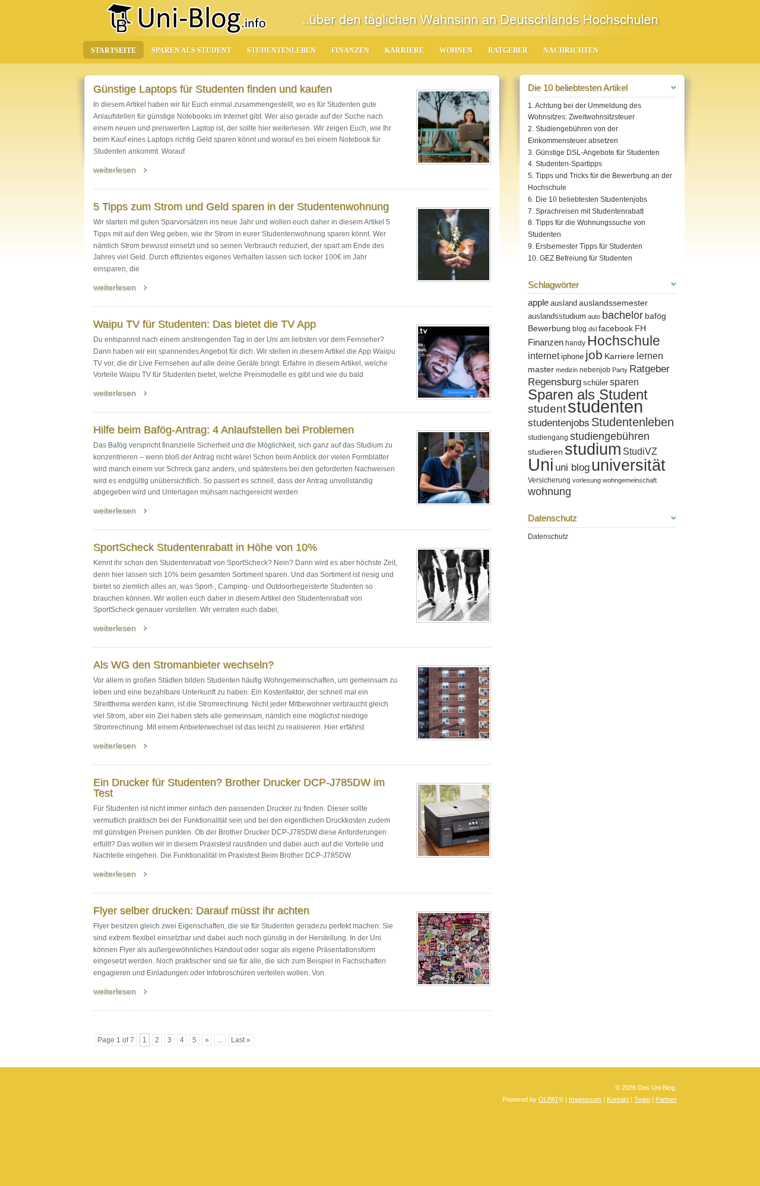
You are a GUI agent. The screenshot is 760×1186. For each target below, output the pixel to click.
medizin (567, 369)
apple (538, 302)
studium (593, 449)
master (541, 369)
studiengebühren (610, 436)
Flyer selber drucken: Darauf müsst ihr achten (201, 911)
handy (575, 343)
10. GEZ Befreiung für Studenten (580, 258)
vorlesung (586, 480)
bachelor (622, 315)
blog (579, 329)
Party (620, 369)
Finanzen (350, 50)
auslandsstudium (557, 316)
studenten (605, 406)
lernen (649, 355)
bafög (655, 316)
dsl (592, 328)
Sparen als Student (191, 50)
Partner (666, 1099)
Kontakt (618, 1099)
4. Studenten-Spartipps (565, 164)
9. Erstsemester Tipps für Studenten (585, 246)
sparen (624, 381)
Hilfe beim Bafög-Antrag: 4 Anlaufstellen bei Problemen (223, 430)
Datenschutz (548, 536)
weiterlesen (114, 170)
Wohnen (456, 50)
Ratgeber (508, 50)
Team (642, 1099)
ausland (563, 303)
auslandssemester (613, 302)
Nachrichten (570, 50)
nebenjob (595, 370)
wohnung (549, 491)
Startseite (113, 50)
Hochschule (623, 340)
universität (628, 465)
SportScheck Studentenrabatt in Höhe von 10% (205, 547)
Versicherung (549, 480)
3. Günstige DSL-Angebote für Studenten (594, 152)
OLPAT (549, 1099)
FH (640, 328)
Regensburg (554, 382)
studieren (545, 451)
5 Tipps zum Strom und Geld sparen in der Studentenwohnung (241, 207)
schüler (595, 382)
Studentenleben (281, 50)
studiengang (548, 437)
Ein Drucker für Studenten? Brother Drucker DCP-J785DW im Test (239, 787)
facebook (615, 328)
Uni (540, 464)
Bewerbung (549, 328)
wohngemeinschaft (630, 480)
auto (594, 316)
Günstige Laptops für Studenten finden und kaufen (212, 89)
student (547, 408)
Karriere (404, 50)
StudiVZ (640, 451)
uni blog (572, 467)
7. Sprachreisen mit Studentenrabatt (586, 211)
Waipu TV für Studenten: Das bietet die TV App (204, 324)
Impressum (585, 1099)
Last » (241, 1040)
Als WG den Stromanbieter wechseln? (183, 665)
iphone (572, 356)
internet (543, 356)
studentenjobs (559, 423)
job (594, 354)
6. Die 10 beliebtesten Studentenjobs (587, 199)
